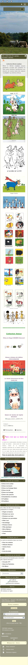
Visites (17, 586)
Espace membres (17, 604)
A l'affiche (13, 580)
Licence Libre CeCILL (20, 662)
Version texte (10, 649)
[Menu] (24, 4)
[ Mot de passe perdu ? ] (14, 623)
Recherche (16, 570)
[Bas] (11, 1)
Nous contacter (10, 646)
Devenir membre (14, 608)
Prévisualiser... (9, 430)
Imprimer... (19, 430)
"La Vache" (6, 72)
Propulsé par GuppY (6, 659)
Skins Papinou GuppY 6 (8, 662)
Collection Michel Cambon (14, 64)
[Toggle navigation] (22, 9)
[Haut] (3, 1)
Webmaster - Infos (16, 643)
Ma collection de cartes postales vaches (10, 56)
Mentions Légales (11, 652)
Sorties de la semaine (13, 583)
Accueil (12, 12)
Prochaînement (13, 581)
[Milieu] (7, 1)
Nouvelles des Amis (15, 577)
